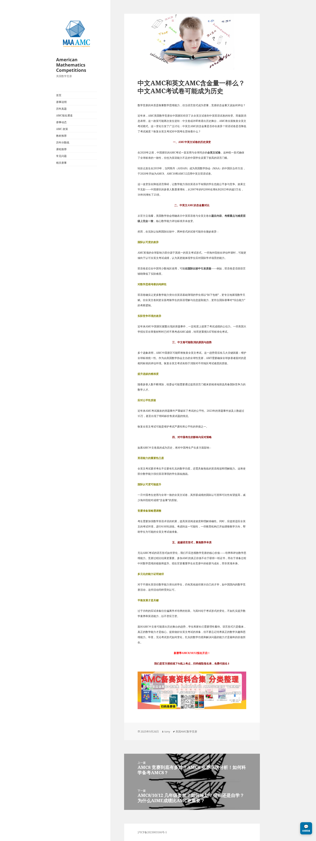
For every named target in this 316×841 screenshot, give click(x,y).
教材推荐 (61, 136)
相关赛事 (61, 163)
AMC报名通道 (64, 115)
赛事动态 (61, 122)
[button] (306, 828)
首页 (58, 95)
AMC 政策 (62, 129)
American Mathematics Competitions (71, 64)
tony (167, 731)
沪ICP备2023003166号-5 (152, 832)
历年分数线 (62, 142)
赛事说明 (61, 102)
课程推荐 (61, 149)
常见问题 (61, 156)
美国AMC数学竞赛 (186, 731)
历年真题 (61, 108)
